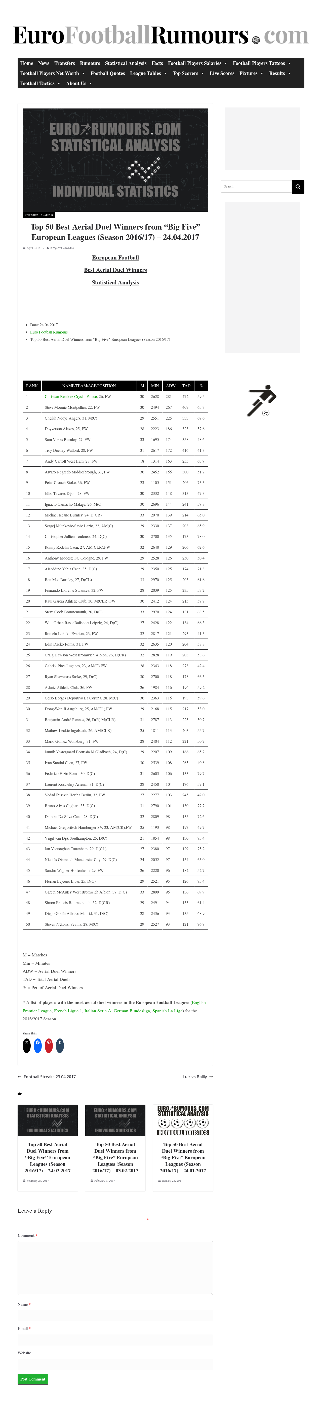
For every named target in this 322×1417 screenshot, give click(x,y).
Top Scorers (185, 73)
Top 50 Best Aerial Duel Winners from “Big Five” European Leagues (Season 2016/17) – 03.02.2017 (115, 1157)
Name (24, 1304)
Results (277, 73)
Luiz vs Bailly (195, 1076)
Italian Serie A (98, 1011)
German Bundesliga (132, 1011)
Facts (157, 63)
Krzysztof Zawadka (62, 248)
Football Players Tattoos (259, 63)
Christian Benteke (59, 396)
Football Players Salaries (194, 63)
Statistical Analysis (126, 63)
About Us (76, 83)
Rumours (90, 63)
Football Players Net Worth (49, 73)
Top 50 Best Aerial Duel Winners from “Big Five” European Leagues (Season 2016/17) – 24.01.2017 (183, 1157)
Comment (27, 1235)
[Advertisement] (262, 138)
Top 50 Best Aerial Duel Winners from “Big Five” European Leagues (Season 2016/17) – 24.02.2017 (48, 1157)
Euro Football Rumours (49, 331)
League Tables (145, 73)
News (43, 63)
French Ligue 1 (68, 1011)
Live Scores (222, 73)
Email (24, 1328)
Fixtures (248, 73)
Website (24, 1353)
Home (26, 63)
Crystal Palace (85, 396)
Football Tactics (37, 83)
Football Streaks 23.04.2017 (50, 1076)
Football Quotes (108, 73)
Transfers (64, 63)
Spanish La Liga (167, 1011)
